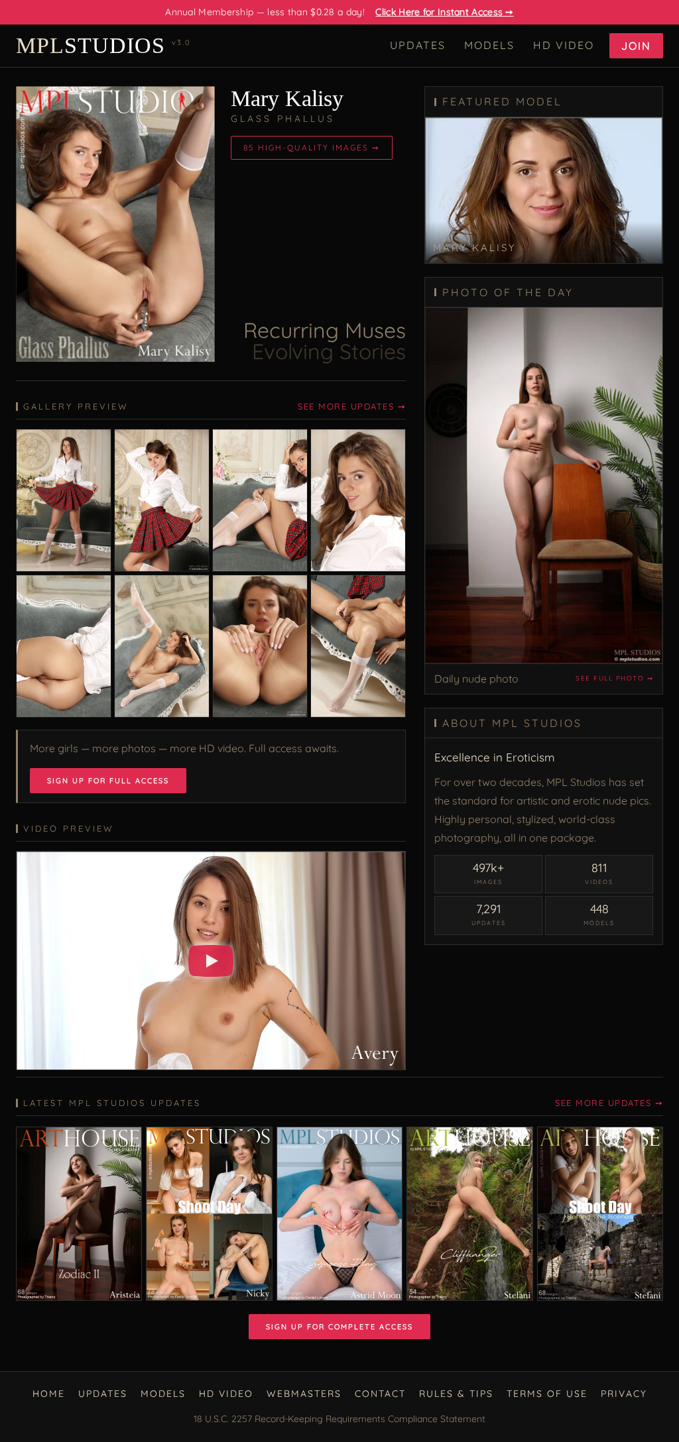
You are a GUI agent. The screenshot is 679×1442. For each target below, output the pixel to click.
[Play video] (210, 961)
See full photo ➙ (614, 678)
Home (48, 1394)
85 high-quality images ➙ (311, 147)
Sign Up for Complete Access (339, 1326)
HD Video (563, 45)
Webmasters (304, 1394)
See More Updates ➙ (352, 406)
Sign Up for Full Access (108, 780)
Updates (418, 45)
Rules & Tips (456, 1394)
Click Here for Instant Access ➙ (444, 12)
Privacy (624, 1394)
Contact (380, 1394)
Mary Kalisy (287, 98)
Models (489, 45)
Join (636, 45)
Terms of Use (547, 1394)
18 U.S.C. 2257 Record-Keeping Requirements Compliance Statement (339, 1419)
